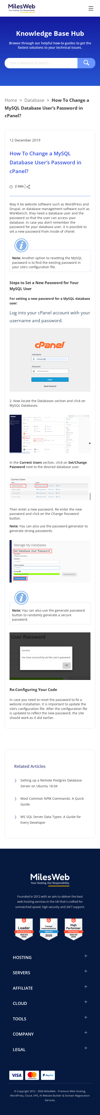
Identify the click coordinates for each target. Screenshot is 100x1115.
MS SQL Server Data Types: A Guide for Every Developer (47, 819)
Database (34, 100)
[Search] (86, 63)
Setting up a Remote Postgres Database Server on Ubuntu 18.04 (48, 783)
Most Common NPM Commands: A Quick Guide (49, 801)
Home (11, 100)
